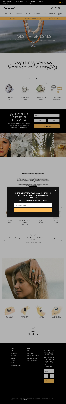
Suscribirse (33, 210)
